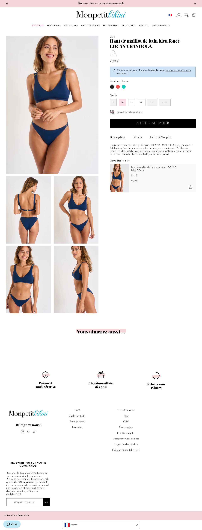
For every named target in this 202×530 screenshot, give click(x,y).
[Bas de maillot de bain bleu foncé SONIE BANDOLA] (119, 178)
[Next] (194, 3)
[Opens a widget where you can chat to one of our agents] (12, 524)
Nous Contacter (126, 410)
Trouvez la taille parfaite (129, 112)
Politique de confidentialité (126, 450)
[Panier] (193, 15)
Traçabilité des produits (126, 444)
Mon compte (126, 427)
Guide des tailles (77, 416)
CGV (126, 422)
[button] (186, 15)
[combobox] (101, 525)
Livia (112, 37)
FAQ (77, 410)
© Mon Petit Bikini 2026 (17, 515)
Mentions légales (126, 433)
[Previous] (7, 3)
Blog (126, 416)
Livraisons (77, 427)
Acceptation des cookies (126, 439)
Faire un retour (77, 422)
